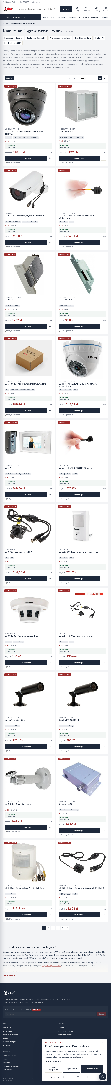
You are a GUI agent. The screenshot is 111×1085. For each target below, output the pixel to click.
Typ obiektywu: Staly (83, 38)
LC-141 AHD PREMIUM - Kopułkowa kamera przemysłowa (78, 385)
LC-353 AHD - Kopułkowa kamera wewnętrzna (25, 384)
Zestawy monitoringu (67, 17)
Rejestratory (7, 1031)
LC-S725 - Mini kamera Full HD (18, 552)
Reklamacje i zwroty (65, 1031)
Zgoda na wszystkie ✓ (92, 1069)
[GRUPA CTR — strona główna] (8, 9)
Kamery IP (7, 1028)
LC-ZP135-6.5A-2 (66, 131)
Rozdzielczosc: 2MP (12, 43)
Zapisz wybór (71, 1069)
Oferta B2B (7, 1059)
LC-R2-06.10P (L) (66, 300)
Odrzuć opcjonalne (53, 1069)
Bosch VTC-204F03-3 (15, 720)
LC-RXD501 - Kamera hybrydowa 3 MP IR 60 (24, 216)
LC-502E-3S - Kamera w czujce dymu (21, 636)
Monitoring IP (48, 17)
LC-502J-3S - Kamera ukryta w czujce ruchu (78, 552)
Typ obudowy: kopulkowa (60, 38)
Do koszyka (26, 158)
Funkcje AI (99, 38)
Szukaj (66, 9)
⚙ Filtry (9, 78)
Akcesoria (6, 1045)
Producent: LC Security (13, 38)
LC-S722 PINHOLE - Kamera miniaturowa (76, 636)
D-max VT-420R (66, 804)
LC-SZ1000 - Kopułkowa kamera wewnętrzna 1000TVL (25, 132)
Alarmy (105, 17)
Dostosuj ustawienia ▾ (53, 1061)
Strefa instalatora (9, 1056)
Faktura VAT (7, 1070)
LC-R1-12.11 (9, 300)
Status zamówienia (65, 1035)
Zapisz (101, 1014)
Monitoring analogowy (88, 17)
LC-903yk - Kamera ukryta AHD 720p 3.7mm (24, 888)
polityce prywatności (58, 1077)
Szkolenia (6, 1063)
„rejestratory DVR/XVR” (51, 966)
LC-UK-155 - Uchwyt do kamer (18, 804)
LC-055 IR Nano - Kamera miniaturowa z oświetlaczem (76, 217)
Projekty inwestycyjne (11, 1066)
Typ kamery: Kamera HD (36, 38)
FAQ (59, 1038)
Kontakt (61, 1028)
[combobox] (38, 9)
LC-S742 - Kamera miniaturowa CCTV (75, 468)
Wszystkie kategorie (22, 17)
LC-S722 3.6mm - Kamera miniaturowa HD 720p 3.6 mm (81, 889)
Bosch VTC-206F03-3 (69, 720)
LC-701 (8, 468)
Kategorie (6, 23)
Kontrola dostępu (9, 1042)
